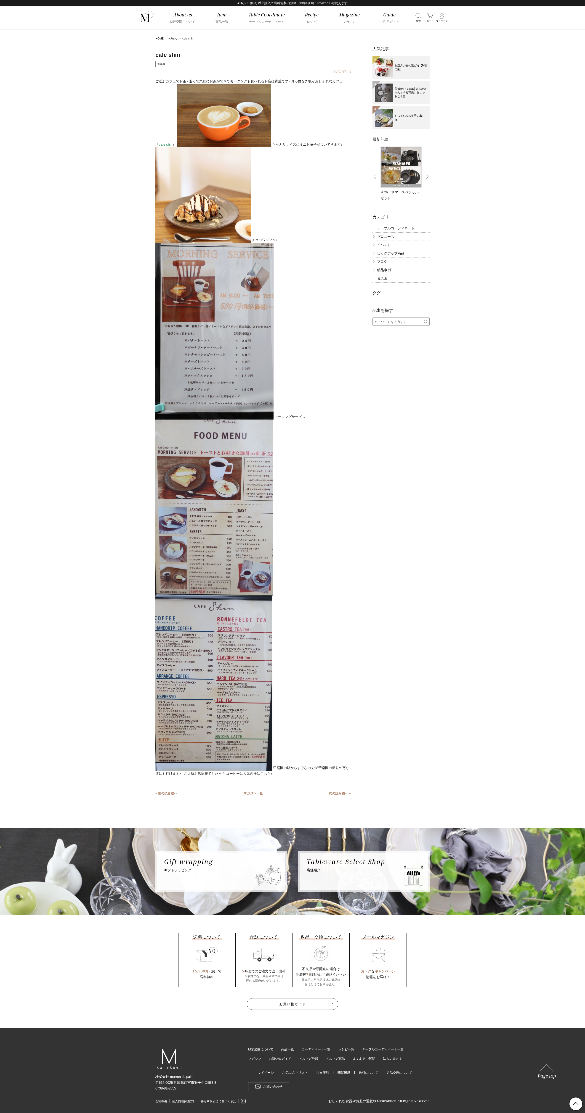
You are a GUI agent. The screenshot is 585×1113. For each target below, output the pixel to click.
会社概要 (161, 1101)
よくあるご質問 (364, 1058)
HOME (159, 38)
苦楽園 (161, 64)
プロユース (385, 237)
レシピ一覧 (346, 1049)
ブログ (382, 261)
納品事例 (384, 270)
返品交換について (399, 1072)
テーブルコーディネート (396, 228)
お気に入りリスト (295, 1072)
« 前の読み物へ (166, 793)
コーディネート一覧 (316, 1049)
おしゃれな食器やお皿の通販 (350, 1101)
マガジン (173, 38)
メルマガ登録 (308, 1058)
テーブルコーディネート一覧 (383, 1049)
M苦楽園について (260, 1049)
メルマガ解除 (335, 1058)
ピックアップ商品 (390, 253)
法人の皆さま (392, 1058)
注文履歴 (322, 1072)
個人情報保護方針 (184, 1101)
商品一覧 (287, 1049)
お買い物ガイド (292, 1004)
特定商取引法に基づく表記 (218, 1101)
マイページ (266, 1072)
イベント (384, 245)
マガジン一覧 (253, 793)
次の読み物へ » (340, 793)
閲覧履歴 (344, 1072)
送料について (368, 1072)
